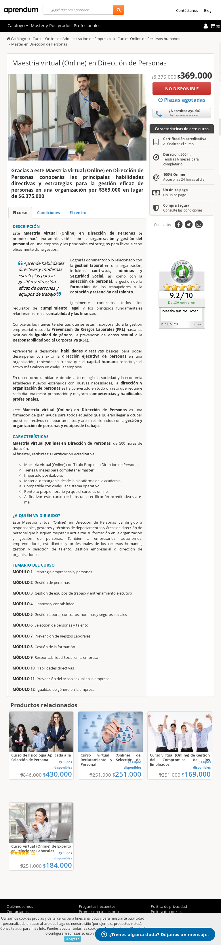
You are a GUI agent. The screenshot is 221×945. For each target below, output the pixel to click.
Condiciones (48, 212)
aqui (18, 928)
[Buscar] (118, 10)
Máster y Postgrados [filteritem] (51, 25)
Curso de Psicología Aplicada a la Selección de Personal (41, 757)
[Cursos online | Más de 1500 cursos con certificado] (20, 10)
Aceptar (72, 939)
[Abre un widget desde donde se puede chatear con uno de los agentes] (155, 935)
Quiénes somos (20, 906)
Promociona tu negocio (99, 911)
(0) (217, 26)
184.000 (57, 865)
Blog (208, 10)
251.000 (126, 774)
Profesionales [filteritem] (87, 25)
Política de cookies (166, 911)
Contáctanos (187, 10)
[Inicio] (8, 38)
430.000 (57, 774)
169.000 (196, 774)
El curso (20, 212)
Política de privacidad (169, 906)
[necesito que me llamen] (182, 294)
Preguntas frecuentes (97, 906)
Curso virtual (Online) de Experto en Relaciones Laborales (41, 848)
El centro (78, 212)
